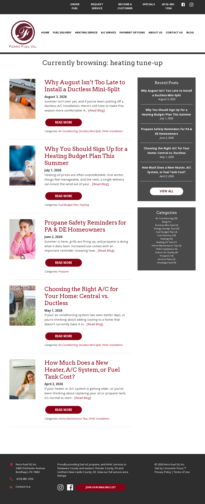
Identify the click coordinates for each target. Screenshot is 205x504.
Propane (63, 271)
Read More (63, 122)
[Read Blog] (96, 110)
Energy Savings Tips (164, 228)
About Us (155, 32)
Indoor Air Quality (165, 252)
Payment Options (132, 32)
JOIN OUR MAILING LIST (101, 487)
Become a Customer (125, 6)
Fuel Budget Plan (68, 205)
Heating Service (86, 32)
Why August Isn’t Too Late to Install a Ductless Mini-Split (84, 86)
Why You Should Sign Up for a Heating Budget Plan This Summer (86, 156)
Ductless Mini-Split (89, 131)
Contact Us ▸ (23, 486)
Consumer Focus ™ (174, 468)
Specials (149, 4)
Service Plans (165, 259)
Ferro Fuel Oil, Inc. (174, 464)
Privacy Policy (163, 472)
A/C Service (108, 32)
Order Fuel (74, 6)
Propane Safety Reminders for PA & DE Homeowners (85, 226)
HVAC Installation (112, 131)
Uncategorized (165, 262)
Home (45, 32)
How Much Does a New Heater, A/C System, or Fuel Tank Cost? (82, 369)
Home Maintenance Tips (72, 418)
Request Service (97, 6)
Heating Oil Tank (165, 242)
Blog (190, 32)
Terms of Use (182, 472)
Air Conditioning (67, 131)
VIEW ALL (166, 191)
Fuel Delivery (62, 32)
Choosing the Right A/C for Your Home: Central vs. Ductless (81, 296)
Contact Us (174, 32)
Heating (84, 205)
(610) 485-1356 (168, 6)
